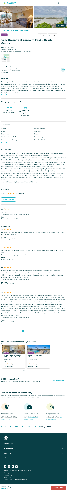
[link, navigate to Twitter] (12, 466)
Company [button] (7, 453)
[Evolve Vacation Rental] (10, 3)
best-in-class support (54, 418)
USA (15, 427)
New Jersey (22, 427)
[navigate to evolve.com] (6, 438)
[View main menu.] (62, 3)
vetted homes (5, 419)
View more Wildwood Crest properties (16, 30)
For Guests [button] (8, 448)
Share (54, 35)
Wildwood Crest (33, 427)
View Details (4, 488)
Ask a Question (58, 380)
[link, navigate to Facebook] (5, 466)
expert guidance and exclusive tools (31, 418)
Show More (5, 95)
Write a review (8, 199)
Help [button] (6, 458)
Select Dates (58, 487)
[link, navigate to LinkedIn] (16, 466)
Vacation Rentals (7, 427)
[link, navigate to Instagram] (9, 466)
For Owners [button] (9, 443)
